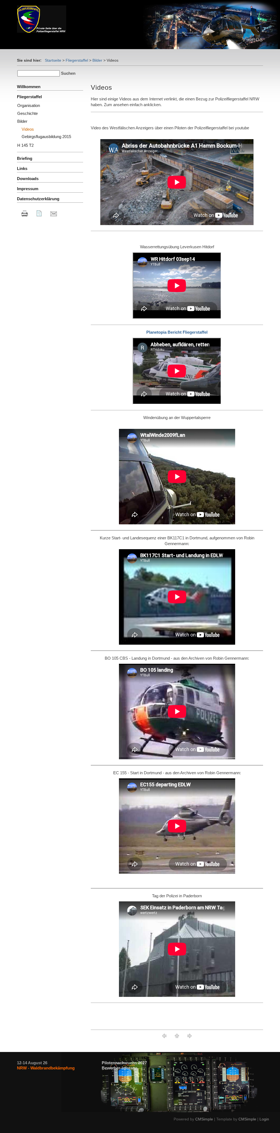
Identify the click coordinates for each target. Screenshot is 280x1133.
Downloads (28, 178)
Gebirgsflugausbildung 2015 (46, 136)
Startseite (53, 60)
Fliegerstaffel (77, 60)
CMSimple (204, 1119)
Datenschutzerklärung (38, 198)
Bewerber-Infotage (119, 1068)
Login (264, 1119)
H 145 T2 (25, 145)
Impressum (27, 188)
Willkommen (28, 86)
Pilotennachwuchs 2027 (124, 1062)
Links (22, 168)
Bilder (97, 60)
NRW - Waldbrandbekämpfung (46, 1068)
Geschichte (27, 113)
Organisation (28, 105)
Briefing (24, 158)
